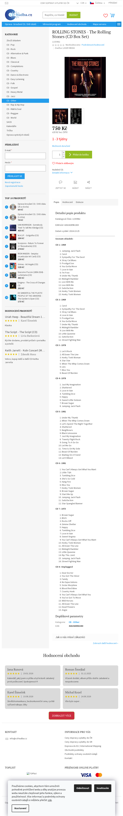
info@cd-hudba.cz (18, 738)
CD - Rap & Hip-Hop (15, 104)
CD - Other (11, 100)
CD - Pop (11, 45)
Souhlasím (103, 788)
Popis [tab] (56, 202)
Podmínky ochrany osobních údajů (81, 754)
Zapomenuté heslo (14, 186)
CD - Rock (11, 49)
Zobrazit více (61, 715)
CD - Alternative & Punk (17, 53)
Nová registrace (12, 182)
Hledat (73, 14)
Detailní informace (61, 172)
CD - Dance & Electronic (18, 75)
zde (50, 800)
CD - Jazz (11, 96)
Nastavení (20, 808)
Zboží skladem (14, 40)
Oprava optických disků (18, 135)
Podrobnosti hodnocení (93, 45)
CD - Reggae (12, 113)
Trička (9, 130)
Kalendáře (11, 126)
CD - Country (12, 70)
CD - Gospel (12, 87)
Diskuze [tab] (79, 202)
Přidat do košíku (81, 154)
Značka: (65, 48)
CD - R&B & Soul (14, 109)
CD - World (11, 117)
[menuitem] (20, 24)
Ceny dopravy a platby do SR (78, 742)
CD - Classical (13, 62)
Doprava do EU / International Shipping (83, 746)
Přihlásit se (15, 176)
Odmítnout (82, 788)
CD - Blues (11, 57)
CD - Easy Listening (15, 79)
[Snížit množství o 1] (63, 156)
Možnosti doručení (61, 146)
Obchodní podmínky (74, 750)
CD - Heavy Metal (14, 92)
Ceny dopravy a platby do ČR (54, 3)
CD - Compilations (15, 66)
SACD (9, 122)
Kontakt (68, 758)
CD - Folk (11, 83)
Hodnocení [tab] (67, 202)
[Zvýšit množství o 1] (63, 153)
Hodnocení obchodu (61, 655)
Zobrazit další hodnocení (105, 643)
